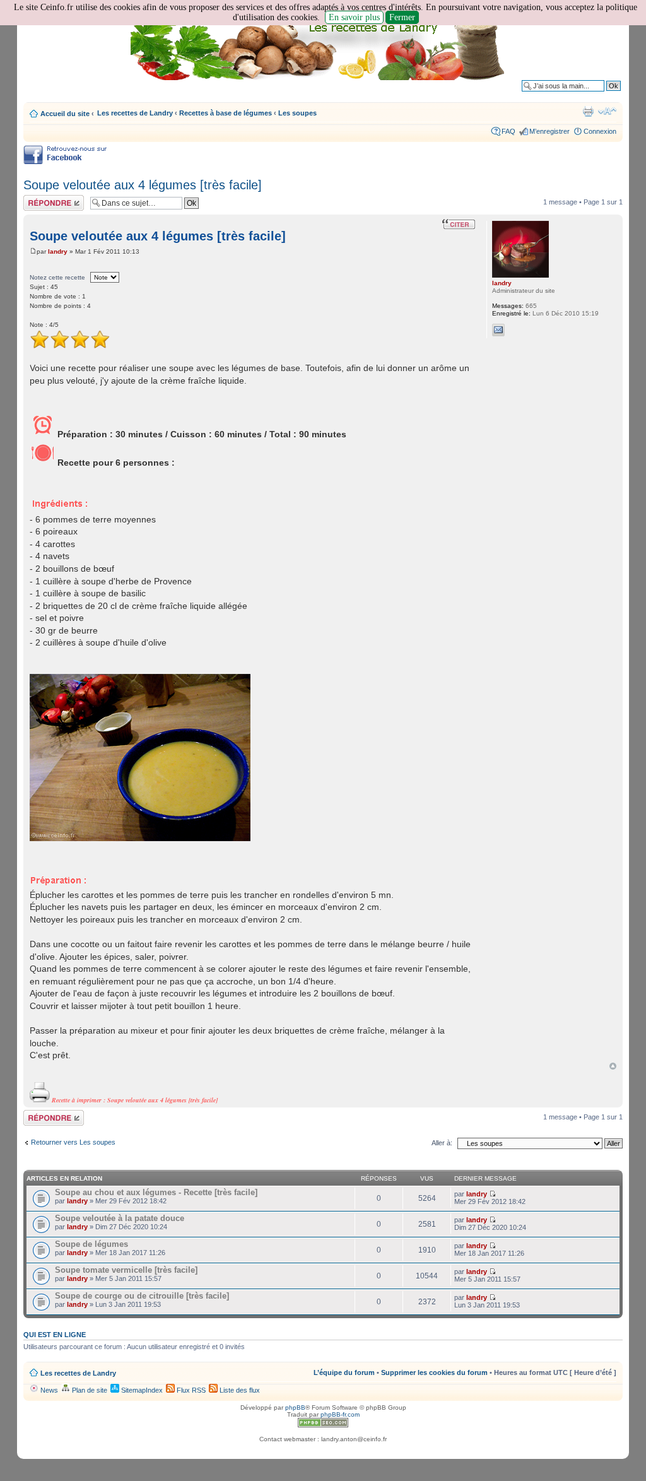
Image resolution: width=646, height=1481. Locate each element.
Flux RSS (190, 1390)
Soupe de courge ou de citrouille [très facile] (142, 1296)
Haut (612, 1066)
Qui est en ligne (54, 1334)
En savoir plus (354, 17)
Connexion (600, 131)
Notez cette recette (57, 277)
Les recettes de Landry (135, 113)
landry (58, 251)
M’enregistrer (549, 131)
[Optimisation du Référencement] (323, 1425)
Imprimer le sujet (588, 111)
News (48, 1390)
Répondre (38, 199)
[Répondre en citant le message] (459, 224)
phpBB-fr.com (340, 1414)
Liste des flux (239, 1390)
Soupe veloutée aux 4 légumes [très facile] (142, 185)
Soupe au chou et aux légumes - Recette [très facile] (156, 1192)
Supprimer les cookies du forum (434, 1372)
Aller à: (442, 1143)
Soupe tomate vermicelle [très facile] (126, 1270)
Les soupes (297, 113)
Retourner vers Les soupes (73, 1142)
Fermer (402, 17)
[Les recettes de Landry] (320, 49)
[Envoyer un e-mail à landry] (498, 330)
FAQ (508, 131)
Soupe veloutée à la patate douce (119, 1218)
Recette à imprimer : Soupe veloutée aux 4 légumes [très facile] (134, 1099)
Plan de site (88, 1390)
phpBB (295, 1407)
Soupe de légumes (91, 1244)
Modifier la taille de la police (607, 111)
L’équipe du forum (344, 1372)
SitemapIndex (141, 1390)
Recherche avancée (589, 95)
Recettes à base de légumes (225, 113)
